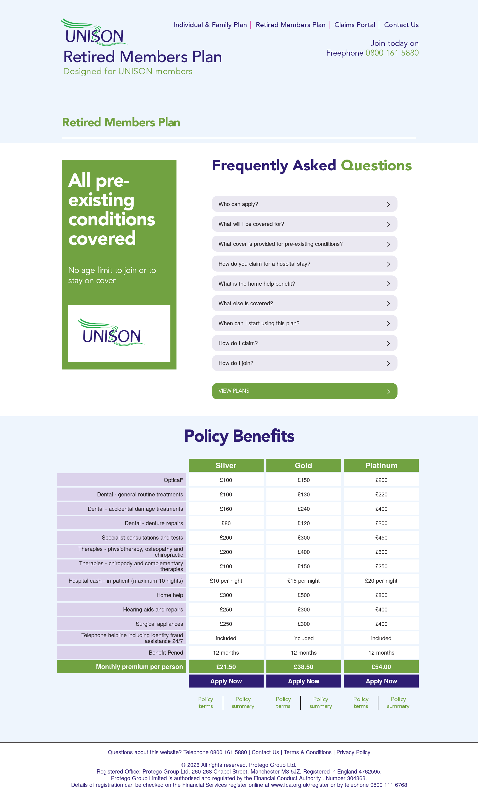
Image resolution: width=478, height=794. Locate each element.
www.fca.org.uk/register (300, 784)
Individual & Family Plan (210, 25)
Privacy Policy (353, 752)
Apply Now (226, 680)
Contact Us (401, 25)
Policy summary (243, 703)
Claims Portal (354, 25)
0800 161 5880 (392, 53)
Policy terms (205, 703)
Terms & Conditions (308, 752)
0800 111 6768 (388, 784)
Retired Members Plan (291, 25)
